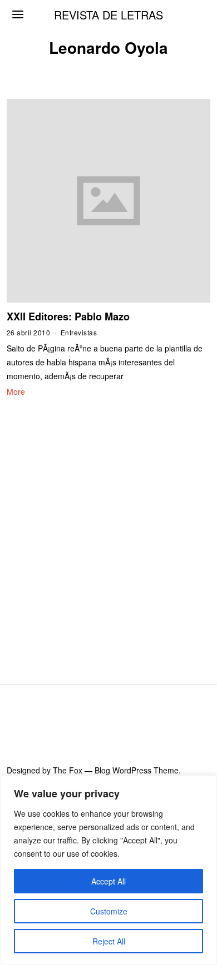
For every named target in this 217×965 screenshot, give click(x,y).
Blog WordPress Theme (137, 770)
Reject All (108, 941)
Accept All (108, 881)
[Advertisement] (108, 527)
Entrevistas (79, 332)
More (16, 391)
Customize (108, 911)
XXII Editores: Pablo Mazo (68, 316)
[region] (108, 870)
